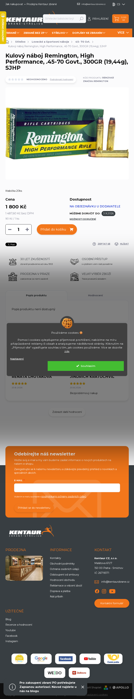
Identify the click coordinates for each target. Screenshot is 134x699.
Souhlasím (88, 365)
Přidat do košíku (53, 229)
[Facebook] (97, 590)
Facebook (11, 635)
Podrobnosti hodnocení (61, 79)
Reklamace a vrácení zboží (66, 585)
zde (67, 351)
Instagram (11, 641)
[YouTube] (112, 590)
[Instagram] (104, 590)
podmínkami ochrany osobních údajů (64, 496)
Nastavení (17, 359)
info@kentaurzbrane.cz (115, 581)
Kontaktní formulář (111, 603)
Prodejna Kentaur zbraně (42, 4)
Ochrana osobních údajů (64, 569)
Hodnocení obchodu (62, 580)
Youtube (10, 630)
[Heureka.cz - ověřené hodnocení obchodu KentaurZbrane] (19, 658)
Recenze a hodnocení (18, 624)
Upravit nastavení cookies (92, 694)
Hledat (81, 18)
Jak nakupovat (14, 4)
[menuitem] (12, 33)
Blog (8, 619)
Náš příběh (56, 596)
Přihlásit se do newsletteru (34, 507)
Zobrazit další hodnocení (67, 412)
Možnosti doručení (83, 219)
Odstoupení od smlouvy (64, 574)
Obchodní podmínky (62, 563)
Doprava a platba (60, 591)
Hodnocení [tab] (95, 295)
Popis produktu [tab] (36, 295)
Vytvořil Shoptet (91, 687)
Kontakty (55, 558)
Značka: (95, 81)
